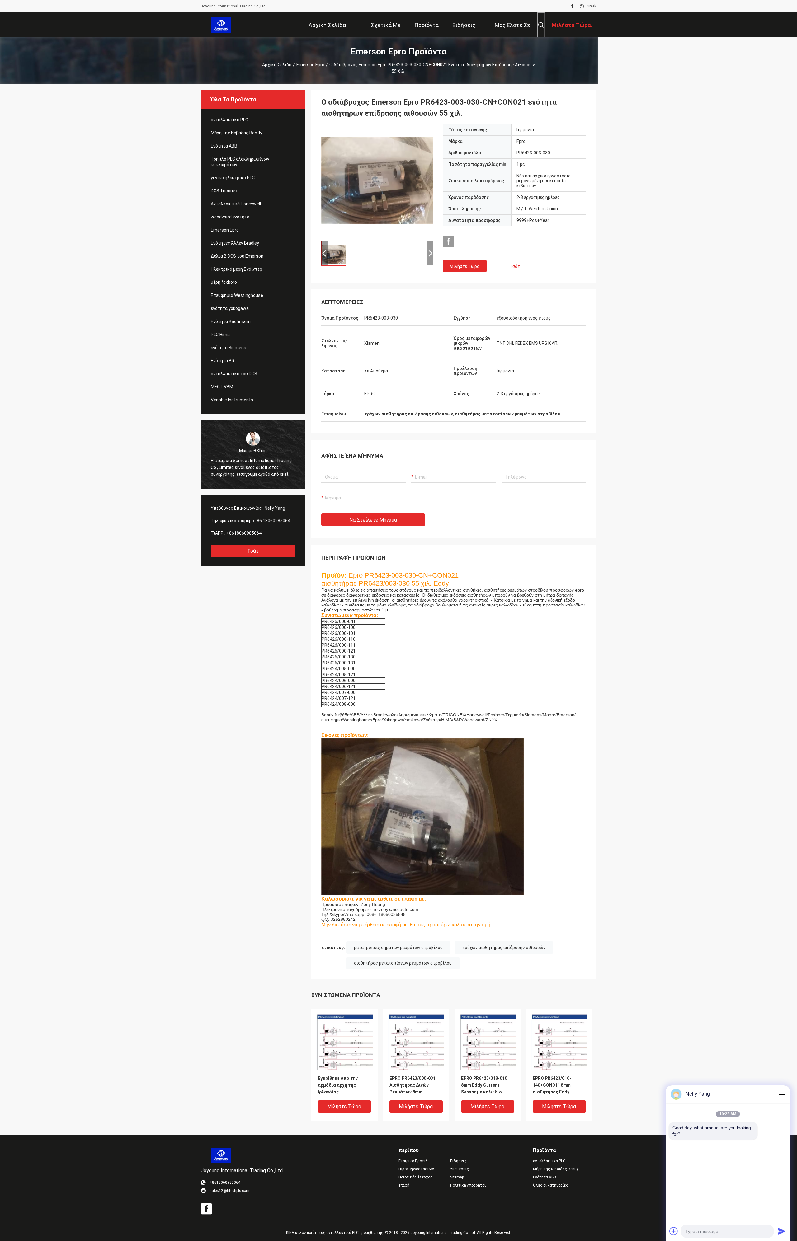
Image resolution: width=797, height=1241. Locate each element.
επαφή (403, 1185)
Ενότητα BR (222, 360)
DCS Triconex (224, 190)
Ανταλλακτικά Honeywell (236, 203)
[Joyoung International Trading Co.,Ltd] (221, 24)
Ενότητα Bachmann (231, 321)
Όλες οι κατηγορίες (550, 1185)
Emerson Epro (310, 64)
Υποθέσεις (459, 1169)
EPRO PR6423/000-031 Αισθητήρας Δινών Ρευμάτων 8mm (412, 1085)
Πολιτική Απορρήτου (468, 1185)
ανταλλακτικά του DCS (234, 373)
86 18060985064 (273, 520)
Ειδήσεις (458, 1161)
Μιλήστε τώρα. (465, 266)
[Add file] (673, 1231)
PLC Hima (220, 334)
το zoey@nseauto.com (395, 909)
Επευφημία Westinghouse (237, 295)
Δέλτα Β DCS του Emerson (237, 256)
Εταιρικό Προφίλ (413, 1161)
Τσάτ (253, 551)
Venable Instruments (232, 399)
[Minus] (781, 1094)
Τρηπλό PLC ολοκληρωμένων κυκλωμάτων (240, 162)
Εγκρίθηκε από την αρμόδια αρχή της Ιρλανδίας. (338, 1085)
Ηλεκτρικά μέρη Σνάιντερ (236, 269)
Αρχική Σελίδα (276, 64)
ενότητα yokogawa (230, 308)
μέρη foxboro (224, 282)
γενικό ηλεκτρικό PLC (233, 177)
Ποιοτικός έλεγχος (415, 1177)
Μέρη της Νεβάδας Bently (236, 132)
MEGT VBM (222, 386)
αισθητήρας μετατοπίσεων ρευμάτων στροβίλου (403, 963)
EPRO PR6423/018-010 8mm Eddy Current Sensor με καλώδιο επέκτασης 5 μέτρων (484, 1085)
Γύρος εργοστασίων (416, 1169)
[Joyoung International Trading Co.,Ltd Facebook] (572, 6)
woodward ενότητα (230, 216)
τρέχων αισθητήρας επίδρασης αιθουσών (503, 947)
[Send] (781, 1231)
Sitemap (457, 1177)
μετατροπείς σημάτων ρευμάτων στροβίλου (398, 947)
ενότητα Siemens (228, 347)
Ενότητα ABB (224, 145)
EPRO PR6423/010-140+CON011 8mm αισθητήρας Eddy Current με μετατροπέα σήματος (558, 1085)
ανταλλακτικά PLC (229, 119)
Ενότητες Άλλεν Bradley (235, 243)
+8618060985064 (244, 533)
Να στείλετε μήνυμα (373, 520)
